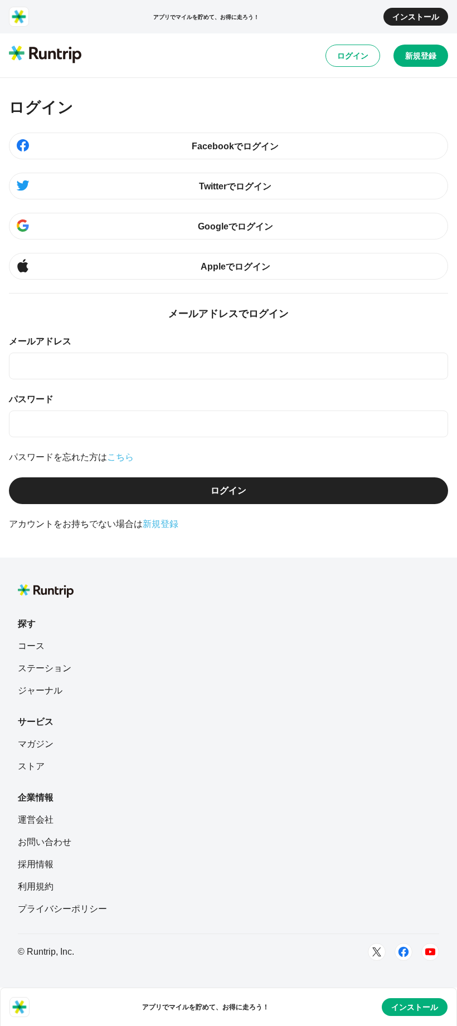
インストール (415, 16)
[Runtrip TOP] (45, 55)
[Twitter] (377, 952)
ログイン (352, 55)
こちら (120, 457)
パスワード (31, 399)
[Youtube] (430, 952)
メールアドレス (40, 341)
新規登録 (420, 55)
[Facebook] (403, 952)
